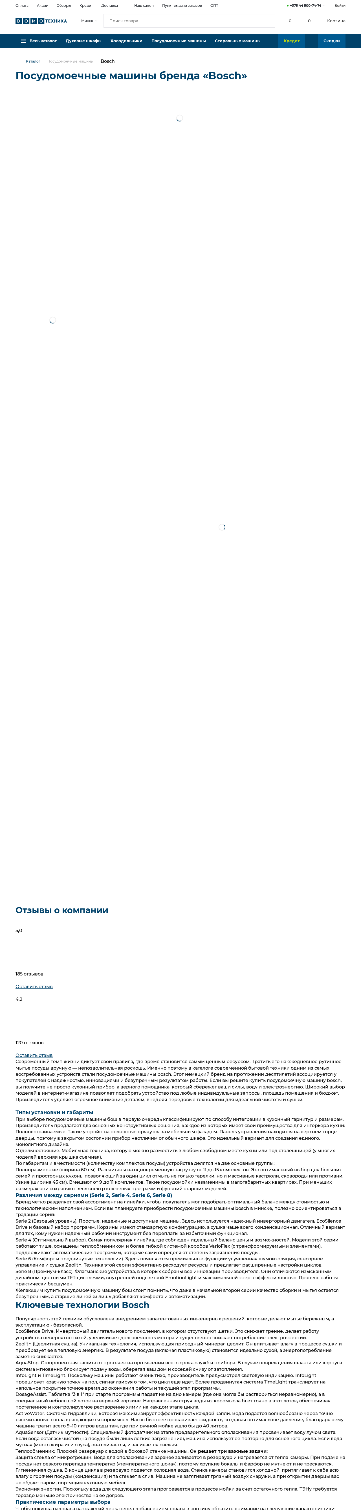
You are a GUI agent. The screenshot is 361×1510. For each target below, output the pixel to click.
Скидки (331, 40)
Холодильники (126, 40)
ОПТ (214, 5)
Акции (42, 5)
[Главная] (21, 61)
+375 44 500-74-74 (305, 5)
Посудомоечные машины (178, 40)
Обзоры (64, 5)
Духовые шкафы (84, 40)
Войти (339, 5)
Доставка (109, 5)
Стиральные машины (238, 40)
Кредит (86, 5)
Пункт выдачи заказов (182, 5)
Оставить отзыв (34, 986)
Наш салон (144, 5)
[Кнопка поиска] (268, 21)
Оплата (22, 5)
